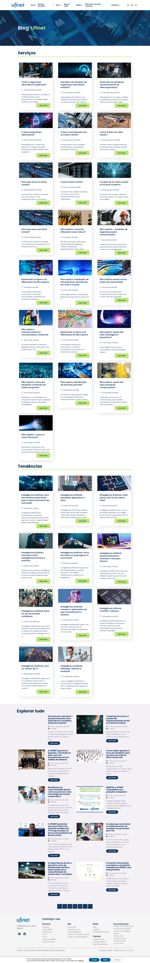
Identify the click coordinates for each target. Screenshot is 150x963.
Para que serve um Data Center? (34, 183)
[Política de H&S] (124, 941)
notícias (53, 729)
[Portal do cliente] (100, 942)
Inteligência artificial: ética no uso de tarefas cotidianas (35, 614)
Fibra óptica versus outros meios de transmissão (113, 280)
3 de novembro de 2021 (117, 761)
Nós (58, 5)
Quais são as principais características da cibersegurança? (112, 85)
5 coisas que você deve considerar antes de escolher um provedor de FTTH (118, 827)
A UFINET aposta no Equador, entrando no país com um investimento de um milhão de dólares (59, 755)
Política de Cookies (57, 950)
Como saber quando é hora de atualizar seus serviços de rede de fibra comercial (118, 754)
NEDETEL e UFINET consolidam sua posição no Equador (116, 789)
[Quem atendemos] (100, 944)
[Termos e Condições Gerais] (124, 932)
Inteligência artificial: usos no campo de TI (35, 667)
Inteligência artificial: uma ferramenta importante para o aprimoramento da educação (35, 499)
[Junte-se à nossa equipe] (78, 937)
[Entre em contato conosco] (78, 934)
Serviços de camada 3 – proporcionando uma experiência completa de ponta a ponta (60, 719)
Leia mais (43, 105)
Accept (94, 960)
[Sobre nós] (78, 927)
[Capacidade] (49, 929)
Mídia (78, 5)
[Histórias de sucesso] (101, 932)
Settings (117, 960)
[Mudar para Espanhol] (136, 5)
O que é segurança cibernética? (31, 133)
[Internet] (49, 927)
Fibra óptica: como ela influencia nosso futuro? (73, 230)
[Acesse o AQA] (100, 939)
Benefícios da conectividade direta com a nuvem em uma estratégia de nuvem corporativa (59, 792)
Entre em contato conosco (93, 5)
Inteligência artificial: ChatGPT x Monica (111, 609)
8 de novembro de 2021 (59, 763)
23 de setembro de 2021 (59, 839)
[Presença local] (78, 929)
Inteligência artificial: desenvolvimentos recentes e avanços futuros (111, 557)
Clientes (114, 5)
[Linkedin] (101, 929)
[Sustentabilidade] (78, 932)
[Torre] (49, 937)
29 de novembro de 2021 (59, 726)
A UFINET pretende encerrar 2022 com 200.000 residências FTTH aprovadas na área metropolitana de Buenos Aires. (60, 830)
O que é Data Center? (72, 182)
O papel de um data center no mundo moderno (114, 183)
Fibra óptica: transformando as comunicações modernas (34, 332)
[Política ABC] (124, 936)
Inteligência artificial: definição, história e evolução (72, 669)
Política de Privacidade (39, 950)
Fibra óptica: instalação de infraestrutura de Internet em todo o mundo (75, 282)
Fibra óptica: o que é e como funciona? (33, 436)
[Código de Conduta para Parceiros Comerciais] (124, 927)
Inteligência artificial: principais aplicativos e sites (73, 498)
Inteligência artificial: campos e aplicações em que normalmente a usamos (74, 610)
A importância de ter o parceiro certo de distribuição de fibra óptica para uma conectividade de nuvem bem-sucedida (60, 869)
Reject (105, 960)
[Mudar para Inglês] (128, 5)
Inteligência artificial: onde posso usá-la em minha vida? (114, 498)
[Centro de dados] (49, 939)
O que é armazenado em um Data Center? (74, 133)
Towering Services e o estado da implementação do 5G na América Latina (118, 719)
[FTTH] (49, 934)
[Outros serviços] (49, 942)
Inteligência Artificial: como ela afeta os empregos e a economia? (75, 555)
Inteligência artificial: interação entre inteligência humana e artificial (33, 556)
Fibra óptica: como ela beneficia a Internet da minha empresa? (33, 385)
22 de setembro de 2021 (117, 834)
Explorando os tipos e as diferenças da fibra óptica (35, 280)
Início (33, 5)
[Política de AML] (124, 938)
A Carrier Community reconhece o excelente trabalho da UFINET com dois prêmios (118, 866)
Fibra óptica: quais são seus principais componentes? (111, 385)
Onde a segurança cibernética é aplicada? (33, 83)
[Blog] (101, 927)
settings (81, 961)
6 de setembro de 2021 (117, 873)
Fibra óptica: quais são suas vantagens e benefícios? (111, 335)
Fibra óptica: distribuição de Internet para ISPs (74, 383)
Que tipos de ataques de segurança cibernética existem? (74, 85)
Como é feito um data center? (111, 133)
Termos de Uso (23, 950)
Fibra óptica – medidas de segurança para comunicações (113, 232)
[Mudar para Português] (132, 5)
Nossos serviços (41, 5)
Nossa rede (66, 5)
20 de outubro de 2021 (117, 795)
